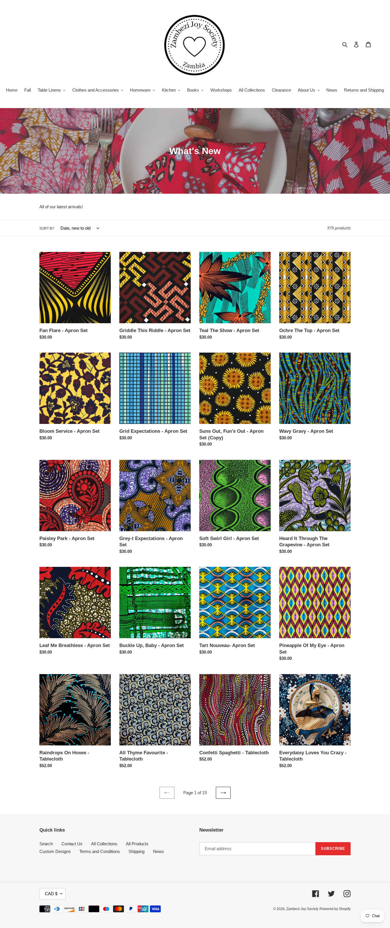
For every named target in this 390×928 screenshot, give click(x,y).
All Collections (104, 843)
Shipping (136, 851)
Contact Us (72, 843)
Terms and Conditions (99, 851)
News (158, 851)
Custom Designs (55, 851)
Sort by (46, 229)
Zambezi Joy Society (302, 909)
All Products (137, 843)
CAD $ (51, 893)
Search (46, 843)
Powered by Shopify (335, 909)
